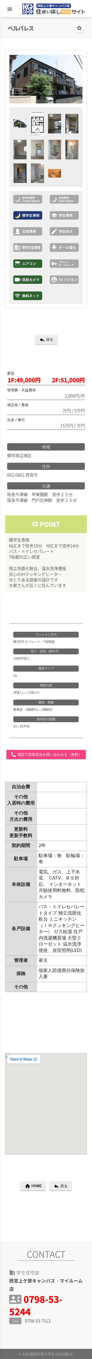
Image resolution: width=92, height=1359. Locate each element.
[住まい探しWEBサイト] (52, 10)
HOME (33, 1186)
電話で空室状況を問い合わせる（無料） (46, 755)
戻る (46, 340)
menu (10, 9)
